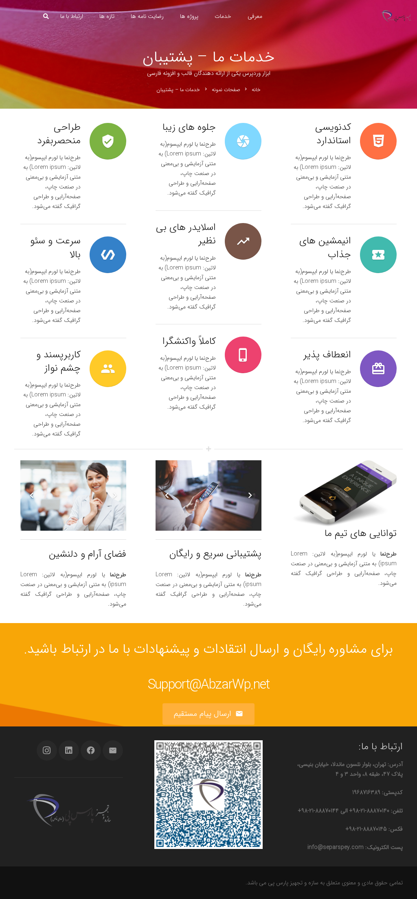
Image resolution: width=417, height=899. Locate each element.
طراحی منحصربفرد (59, 134)
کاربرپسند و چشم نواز (58, 361)
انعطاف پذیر (327, 355)
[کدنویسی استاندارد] (374, 141)
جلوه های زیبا (189, 127)
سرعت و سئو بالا (55, 247)
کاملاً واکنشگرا (189, 341)
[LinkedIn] (69, 750)
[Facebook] (91, 750)
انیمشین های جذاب (325, 247)
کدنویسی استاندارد (333, 134)
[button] (46, 16)
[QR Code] (208, 794)
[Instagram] (47, 750)
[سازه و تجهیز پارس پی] (395, 16)
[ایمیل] (113, 750)
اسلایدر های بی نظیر (186, 234)
